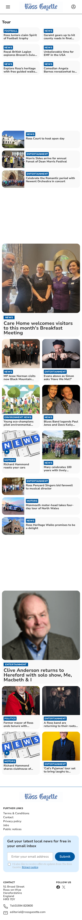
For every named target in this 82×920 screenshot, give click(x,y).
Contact (8, 817)
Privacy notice (30, 867)
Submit (65, 856)
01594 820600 (24, 906)
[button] (8, 7)
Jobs (6, 825)
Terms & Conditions (16, 813)
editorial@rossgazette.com (28, 912)
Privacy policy (12, 821)
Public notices (12, 829)
